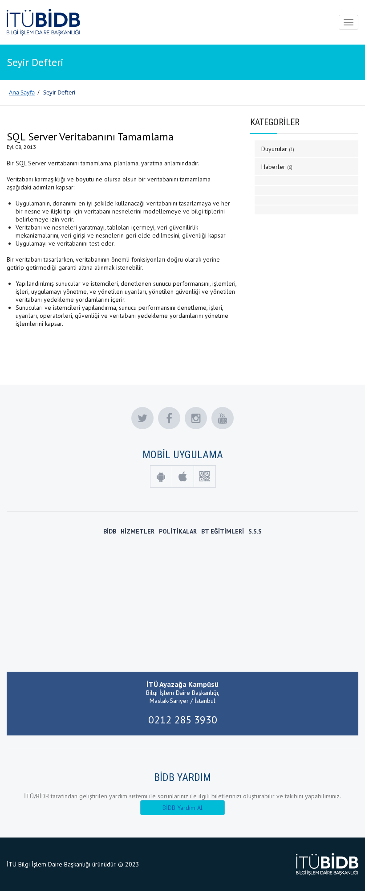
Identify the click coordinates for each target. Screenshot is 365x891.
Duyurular (277, 149)
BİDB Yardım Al (182, 808)
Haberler (276, 167)
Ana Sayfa (22, 92)
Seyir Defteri (59, 92)
